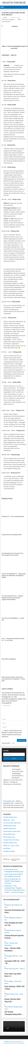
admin (5, 17)
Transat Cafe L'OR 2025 (11, 840)
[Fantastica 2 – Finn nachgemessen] (14, 508)
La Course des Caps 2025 (11, 823)
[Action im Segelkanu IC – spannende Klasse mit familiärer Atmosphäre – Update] (14, 565)
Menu (2, 7)
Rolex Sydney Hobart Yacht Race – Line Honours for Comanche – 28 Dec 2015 (13, 679)
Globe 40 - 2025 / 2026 (11, 845)
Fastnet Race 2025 (9, 828)
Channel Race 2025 (9, 826)
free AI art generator (11, 879)
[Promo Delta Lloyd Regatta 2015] (14, 526)
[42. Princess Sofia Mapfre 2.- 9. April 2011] (14, 609)
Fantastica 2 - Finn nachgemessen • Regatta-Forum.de (13, 888)
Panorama (5, 19)
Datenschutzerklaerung (18, 1043)
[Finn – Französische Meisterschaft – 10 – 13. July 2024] (14, 630)
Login (4, 1043)
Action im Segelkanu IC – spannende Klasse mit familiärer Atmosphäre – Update (14, 575)
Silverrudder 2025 (9, 834)
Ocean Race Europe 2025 (11, 831)
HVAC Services (9, 874)
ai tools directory (10, 869)
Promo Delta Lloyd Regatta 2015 (11, 534)
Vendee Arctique (9, 851)
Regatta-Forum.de (14, 2)
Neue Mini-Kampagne (9, 659)
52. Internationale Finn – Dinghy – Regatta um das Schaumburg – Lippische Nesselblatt (13, 597)
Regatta (11, 19)
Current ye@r (6, 743)
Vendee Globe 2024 (10, 817)
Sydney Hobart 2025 (10, 843)
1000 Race (6, 848)
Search (14, 758)
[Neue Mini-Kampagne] (14, 650)
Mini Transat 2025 (9, 837)
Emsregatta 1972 (9, 801)
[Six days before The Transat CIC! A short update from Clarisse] (14, 544)
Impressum (9, 1043)
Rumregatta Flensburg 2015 (13, 871)
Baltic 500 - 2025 (8, 820)
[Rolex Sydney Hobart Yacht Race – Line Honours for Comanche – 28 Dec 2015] (14, 669)
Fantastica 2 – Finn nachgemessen (13, 516)
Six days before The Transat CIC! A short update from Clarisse (12, 554)
